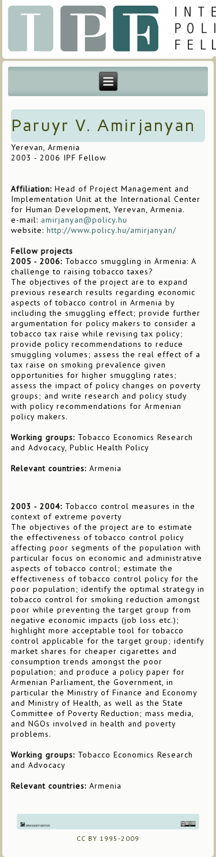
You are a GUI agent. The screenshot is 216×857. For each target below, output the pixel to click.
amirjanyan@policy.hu (84, 220)
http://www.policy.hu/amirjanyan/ (111, 230)
